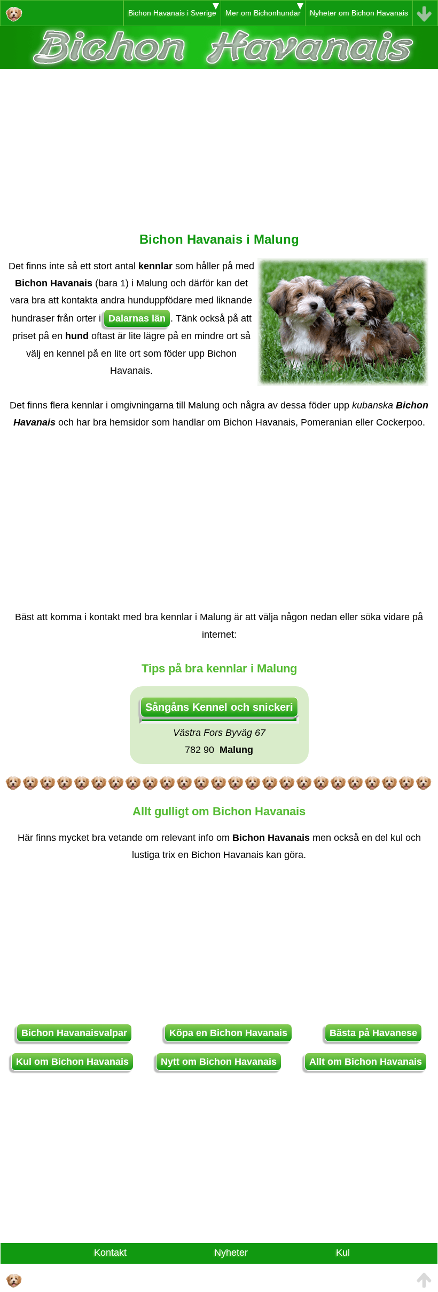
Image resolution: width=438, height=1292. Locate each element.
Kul (343, 1252)
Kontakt (110, 1252)
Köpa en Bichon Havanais (228, 1033)
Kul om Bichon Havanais (72, 1061)
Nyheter (231, 1252)
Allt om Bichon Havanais (365, 1061)
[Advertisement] (219, 143)
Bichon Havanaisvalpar (74, 1033)
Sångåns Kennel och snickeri (219, 707)
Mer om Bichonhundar (263, 13)
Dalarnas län (137, 318)
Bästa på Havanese (373, 1033)
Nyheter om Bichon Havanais (359, 13)
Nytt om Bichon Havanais (219, 1061)
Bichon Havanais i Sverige (172, 13)
